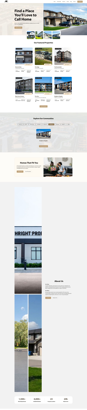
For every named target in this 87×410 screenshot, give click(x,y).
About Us (63, 1)
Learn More (48, 297)
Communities (59, 1)
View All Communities (43, 146)
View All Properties (43, 106)
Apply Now (80, 1)
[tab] (20, 124)
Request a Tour (20, 171)
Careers (68, 1)
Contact (74, 1)
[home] (6, 1)
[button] (27, 35)
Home (55, 1)
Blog (71, 1)
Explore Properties (18, 27)
